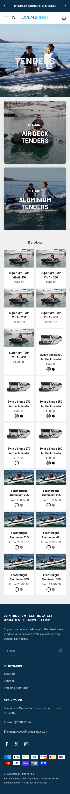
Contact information (35, 782)
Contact (9, 680)
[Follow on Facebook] (6, 744)
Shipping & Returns (16, 687)
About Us (9, 673)
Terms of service (51, 778)
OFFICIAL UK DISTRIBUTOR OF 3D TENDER (35, 5)
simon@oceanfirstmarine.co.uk (27, 731)
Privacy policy (30, 778)
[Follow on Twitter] (16, 744)
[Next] (65, 6)
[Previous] (4, 6)
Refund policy (11, 778)
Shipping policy (12, 782)
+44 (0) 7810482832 (19, 722)
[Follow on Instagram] (26, 744)
